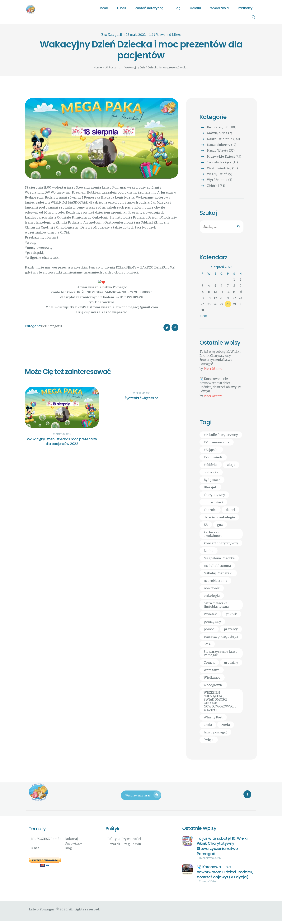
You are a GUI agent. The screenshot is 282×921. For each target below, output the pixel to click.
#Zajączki (211, 450)
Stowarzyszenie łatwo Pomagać (220, 653)
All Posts (110, 67)
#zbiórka (211, 465)
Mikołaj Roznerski (218, 573)
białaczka (211, 472)
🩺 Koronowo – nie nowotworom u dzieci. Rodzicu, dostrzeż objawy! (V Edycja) (220, 385)
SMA (207, 644)
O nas (35, 848)
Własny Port (213, 717)
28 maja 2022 (136, 35)
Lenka (208, 551)
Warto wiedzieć (219, 168)
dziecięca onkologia (219, 517)
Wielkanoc (212, 677)
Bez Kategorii (111, 35)
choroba (210, 510)
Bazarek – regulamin (124, 844)
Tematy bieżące (219, 162)
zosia (208, 725)
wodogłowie (213, 685)
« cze (204, 316)
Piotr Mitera (213, 369)
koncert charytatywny (221, 543)
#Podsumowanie (216, 442)
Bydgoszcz (212, 480)
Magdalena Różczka (219, 558)
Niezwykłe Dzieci (221, 156)
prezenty (231, 629)
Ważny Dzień (217, 174)
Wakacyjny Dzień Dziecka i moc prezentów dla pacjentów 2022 (62, 441)
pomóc (209, 629)
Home (98, 67)
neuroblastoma (215, 581)
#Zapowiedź (213, 457)
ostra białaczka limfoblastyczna (216, 604)
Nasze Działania (220, 139)
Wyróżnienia (217, 180)
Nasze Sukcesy (218, 145)
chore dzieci (213, 502)
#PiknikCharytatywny (221, 435)
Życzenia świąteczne (141, 398)
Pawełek (210, 614)
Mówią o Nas (217, 133)
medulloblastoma (217, 566)
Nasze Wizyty (217, 150)
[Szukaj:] (222, 227)
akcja (231, 465)
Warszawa (211, 670)
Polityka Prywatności (124, 839)
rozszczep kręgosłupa (221, 636)
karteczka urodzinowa (213, 534)
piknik (231, 614)
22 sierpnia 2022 (62, 434)
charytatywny (214, 495)
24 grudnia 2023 (141, 393)
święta (209, 740)
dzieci (230, 510)
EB (206, 525)
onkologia (212, 596)
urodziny (231, 662)
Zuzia (225, 725)
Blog (68, 848)
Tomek (209, 662)
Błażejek (210, 487)
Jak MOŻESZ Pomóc (46, 839)
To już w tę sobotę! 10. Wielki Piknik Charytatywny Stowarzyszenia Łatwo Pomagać (220, 358)
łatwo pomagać (215, 732)
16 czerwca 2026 (210, 858)
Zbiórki (213, 186)
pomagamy (212, 621)
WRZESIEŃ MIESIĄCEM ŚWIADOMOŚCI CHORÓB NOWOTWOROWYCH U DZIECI (220, 701)
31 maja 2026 (207, 881)
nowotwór (212, 588)
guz (220, 525)
